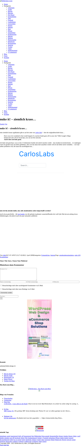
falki (4, 255)
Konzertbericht (4, 440)
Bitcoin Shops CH (9, 374)
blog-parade (45, 436)
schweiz (69, 440)
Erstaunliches (45, 255)
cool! (78, 436)
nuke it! (77, 255)
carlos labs (38, 132)
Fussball (45, 438)
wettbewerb (27, 441)
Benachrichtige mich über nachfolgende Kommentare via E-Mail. (22, 285)
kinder (66, 438)
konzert (71, 438)
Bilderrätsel (37, 436)
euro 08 (11, 438)
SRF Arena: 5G (9, 411)
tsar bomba (21, 214)
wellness (15, 441)
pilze (42, 440)
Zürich (44, 441)
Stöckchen (9, 441)
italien (62, 438)
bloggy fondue (63, 436)
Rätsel (53, 440)
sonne (74, 440)
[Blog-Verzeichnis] (39, 429)
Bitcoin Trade (8, 375)
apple (8, 436)
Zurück (2, 124)
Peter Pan (7, 402)
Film (26, 438)
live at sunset (17, 440)
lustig (23, 440)
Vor (6, 124)
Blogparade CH (9, 377)
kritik (11, 440)
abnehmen (3, 436)
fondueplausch (32, 438)
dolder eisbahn (4, 438)
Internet (52, 255)
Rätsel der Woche (60, 440)
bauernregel (14, 436)
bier (33, 436)
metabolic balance (31, 440)
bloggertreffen (54, 436)
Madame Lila (8, 416)
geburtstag (52, 438)
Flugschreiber (8, 398)
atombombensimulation (66, 255)
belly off (21, 436)
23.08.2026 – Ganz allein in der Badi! (16, 404)
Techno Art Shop (9, 381)
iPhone (57, 438)
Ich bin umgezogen (10, 418)
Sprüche (2, 441)
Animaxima (7, 400)
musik (39, 440)
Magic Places (8, 379)
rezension (47, 440)
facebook (17, 438)
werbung (21, 441)
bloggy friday (72, 436)
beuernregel (27, 436)
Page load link (4, 445)
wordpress (35, 441)
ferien (22, 438)
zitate (40, 441)
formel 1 (40, 438)
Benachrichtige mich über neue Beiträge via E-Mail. (18, 289)
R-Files (6, 409)
